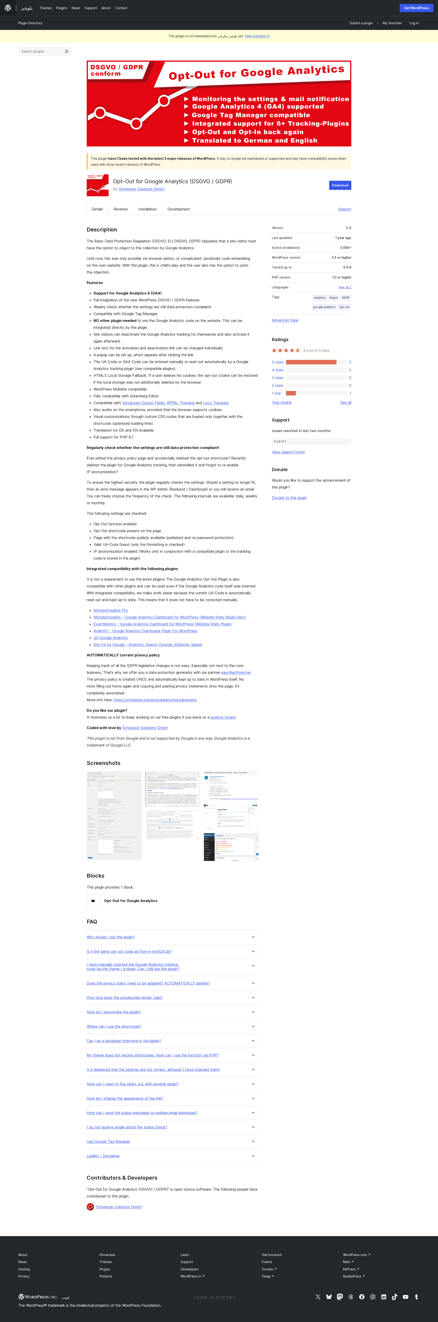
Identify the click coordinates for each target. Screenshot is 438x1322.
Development (178, 209)
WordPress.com (357, 1255)
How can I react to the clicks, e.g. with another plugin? (133, 1084)
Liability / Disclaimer (103, 1156)
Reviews (121, 209)
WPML (172, 403)
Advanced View (285, 320)
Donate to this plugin (289, 497)
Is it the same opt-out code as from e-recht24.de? (129, 951)
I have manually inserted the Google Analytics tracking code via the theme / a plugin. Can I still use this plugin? (133, 966)
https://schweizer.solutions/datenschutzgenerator (155, 700)
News (22, 1262)
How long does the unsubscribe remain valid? (125, 997)
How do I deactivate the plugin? (114, 1012)
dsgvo (333, 297)
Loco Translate (216, 403)
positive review (223, 717)
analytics (320, 297)
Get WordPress (416, 8)
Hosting (24, 1269)
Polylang (187, 403)
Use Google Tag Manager (108, 1141)
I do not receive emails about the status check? (127, 1127)
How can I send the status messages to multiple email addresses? (142, 1113)
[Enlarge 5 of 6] (252, 810)
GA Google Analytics (111, 637)
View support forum (288, 452)
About (22, 1255)
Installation (147, 209)
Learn (185, 1255)
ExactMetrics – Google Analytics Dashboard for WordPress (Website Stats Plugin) (163, 624)
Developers (189, 1269)
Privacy (23, 1276)
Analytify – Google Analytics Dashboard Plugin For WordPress (145, 631)
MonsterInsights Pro (111, 610)
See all (345, 402)
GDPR (345, 297)
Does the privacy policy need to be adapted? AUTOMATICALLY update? (148, 983)
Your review (282, 402)
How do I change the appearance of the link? (125, 1098)
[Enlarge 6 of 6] (252, 839)
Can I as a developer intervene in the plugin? (124, 1041)
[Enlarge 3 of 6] (194, 816)
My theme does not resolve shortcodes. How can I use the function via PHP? (153, 1055)
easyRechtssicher (236, 672)
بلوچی (66, 1297)
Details (97, 209)
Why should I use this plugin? (111, 937)
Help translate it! (257, 36)
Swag (268, 1276)
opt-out (344, 307)
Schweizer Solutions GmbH (141, 189)
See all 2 (345, 287)
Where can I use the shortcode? (114, 1026)
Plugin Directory (30, 23)
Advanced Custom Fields (144, 403)
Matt (348, 1262)
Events (267, 1262)
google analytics (324, 307)
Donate (269, 1269)
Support (344, 209)
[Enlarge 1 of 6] (135, 777)
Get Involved (272, 1255)
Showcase (107, 1255)
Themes (105, 1262)
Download (340, 185)
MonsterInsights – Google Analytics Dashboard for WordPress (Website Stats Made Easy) (170, 617)
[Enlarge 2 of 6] (194, 777)
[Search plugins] (66, 51)
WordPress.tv (193, 1276)
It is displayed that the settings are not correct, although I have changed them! (153, 1069)
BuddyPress (354, 1276)
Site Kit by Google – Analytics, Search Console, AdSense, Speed (148, 644)
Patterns (105, 1276)
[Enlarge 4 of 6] (252, 777)
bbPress (351, 1269)
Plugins (104, 1269)
